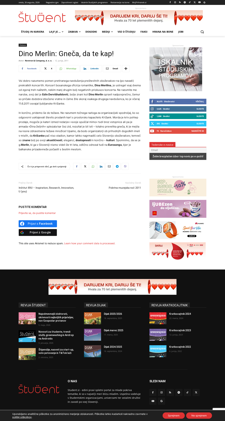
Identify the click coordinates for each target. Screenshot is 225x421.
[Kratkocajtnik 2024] (157, 318)
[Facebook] (170, 3)
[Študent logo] (47, 17)
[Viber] (125, 166)
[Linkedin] (100, 166)
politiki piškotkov (22, 417)
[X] (195, 3)
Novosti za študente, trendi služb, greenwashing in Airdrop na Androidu (56, 335)
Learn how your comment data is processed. (89, 243)
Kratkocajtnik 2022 (180, 346)
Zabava (23, 45)
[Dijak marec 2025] (92, 335)
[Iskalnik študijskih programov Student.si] (175, 90)
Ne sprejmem (199, 415)
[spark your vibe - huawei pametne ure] (177, 240)
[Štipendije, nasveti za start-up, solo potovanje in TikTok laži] (27, 354)
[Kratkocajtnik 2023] (157, 335)
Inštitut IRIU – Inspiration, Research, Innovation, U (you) (46, 189)
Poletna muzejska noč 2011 (125, 187)
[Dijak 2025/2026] (92, 318)
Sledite (200, 108)
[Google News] (204, 3)
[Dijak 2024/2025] (92, 351)
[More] (126, 68)
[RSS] (180, 3)
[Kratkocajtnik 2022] (157, 351)
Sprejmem (173, 415)
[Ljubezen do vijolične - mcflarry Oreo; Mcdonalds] (177, 219)
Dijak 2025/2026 (113, 313)
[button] (202, 32)
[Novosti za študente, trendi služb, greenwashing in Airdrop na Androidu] (27, 336)
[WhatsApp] (92, 166)
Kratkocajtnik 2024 (180, 313)
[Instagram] (175, 3)
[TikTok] (190, 3)
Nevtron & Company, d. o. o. (38, 60)
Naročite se (197, 131)
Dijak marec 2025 (113, 330)
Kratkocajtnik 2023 (180, 330)
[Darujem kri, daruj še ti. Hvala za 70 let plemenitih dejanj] (140, 18)
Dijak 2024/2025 (113, 346)
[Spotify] (185, 3)
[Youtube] (199, 3)
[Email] (108, 166)
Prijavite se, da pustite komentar (37, 212)
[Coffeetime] (177, 198)
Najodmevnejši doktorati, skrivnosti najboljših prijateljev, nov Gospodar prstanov (55, 317)
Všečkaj (200, 101)
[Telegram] (117, 166)
